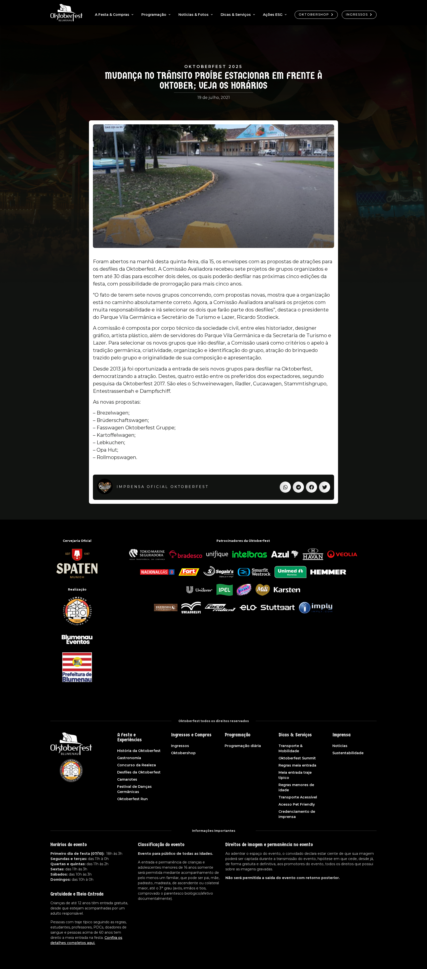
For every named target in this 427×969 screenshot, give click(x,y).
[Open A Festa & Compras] (132, 14)
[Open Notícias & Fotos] (212, 14)
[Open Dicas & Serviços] (254, 14)
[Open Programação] (170, 14)
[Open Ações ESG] (286, 14)
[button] (285, 487)
